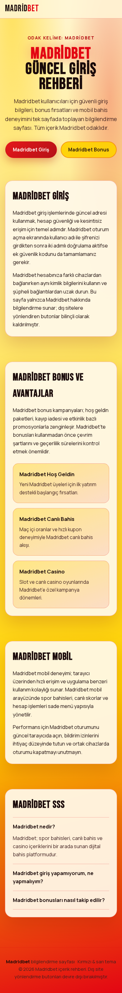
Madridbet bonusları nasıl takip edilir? (59, 900)
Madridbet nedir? (34, 826)
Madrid (22, 8)
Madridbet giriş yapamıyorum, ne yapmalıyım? (53, 877)
